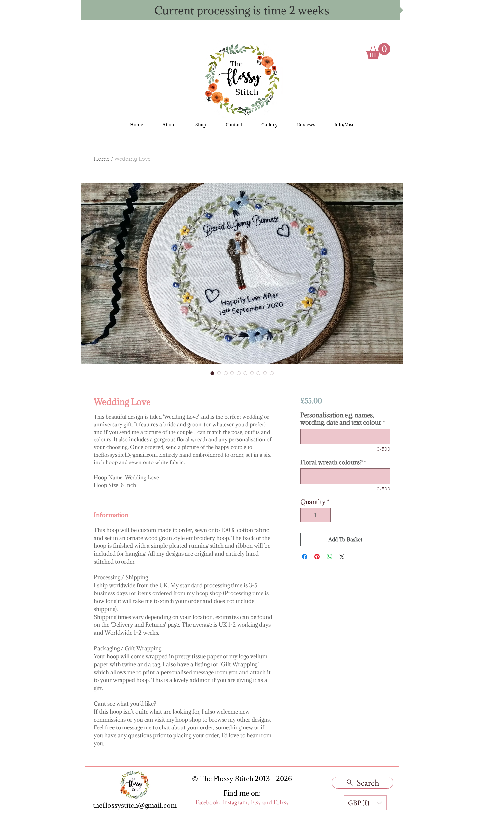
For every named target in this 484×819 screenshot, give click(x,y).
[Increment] (324, 515)
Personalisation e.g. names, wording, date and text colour (342, 418)
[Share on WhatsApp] (330, 557)
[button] (378, 51)
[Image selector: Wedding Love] (212, 373)
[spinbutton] (315, 515)
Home (102, 159)
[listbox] (365, 802)
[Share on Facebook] (305, 557)
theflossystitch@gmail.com (135, 805)
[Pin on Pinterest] (317, 557)
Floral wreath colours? (333, 462)
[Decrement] (306, 515)
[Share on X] (342, 557)
